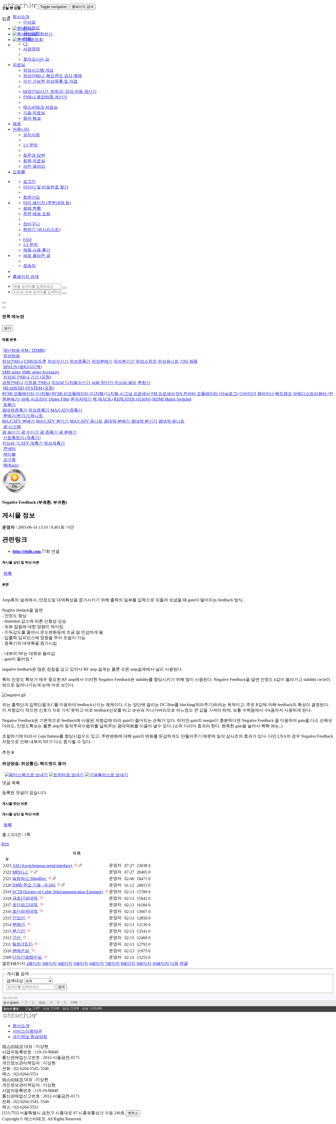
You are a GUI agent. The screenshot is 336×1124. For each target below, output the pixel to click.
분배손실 (21, 950)
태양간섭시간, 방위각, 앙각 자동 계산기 (60, 91)
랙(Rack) (11, 465)
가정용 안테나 (37, 382)
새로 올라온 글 (36, 255)
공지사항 (31, 135)
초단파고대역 (25, 904)
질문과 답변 (34, 155)
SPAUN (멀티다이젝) (22, 367)
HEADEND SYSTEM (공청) (28, 388)
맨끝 (184, 963)
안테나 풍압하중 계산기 (45, 97)
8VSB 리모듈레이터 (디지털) (78, 393)
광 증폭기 (49, 432)
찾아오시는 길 (36, 59)
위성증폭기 (80, 361)
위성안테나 (12, 361)
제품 (17, 124)
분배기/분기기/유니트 (23, 415)
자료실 (19, 64)
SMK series (31, 372)
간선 (17, 937)
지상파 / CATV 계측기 (22, 443)
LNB (74, 1002)
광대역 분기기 (144, 421)
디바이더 (247, 393)
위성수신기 (58, 361)
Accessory (50, 372)
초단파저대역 (25, 911)
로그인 (29, 181)
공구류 (9, 460)
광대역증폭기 (14, 410)
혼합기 (144, 382)
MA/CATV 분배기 (18, 421)
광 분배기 (68, 432)
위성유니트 (168, 361)
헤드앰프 (283, 393)
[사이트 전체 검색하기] (64, 293)
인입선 (19, 918)
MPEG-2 (20, 872)
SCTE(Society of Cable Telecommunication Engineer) (58, 892)
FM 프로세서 (163, 393)
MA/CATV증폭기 (66, 410)
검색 (61, 987)
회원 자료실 (34, 161)
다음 (174, 963)
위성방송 (11, 356)
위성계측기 (54, 443)
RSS (5, 844)
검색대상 (14, 981)
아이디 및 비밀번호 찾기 (45, 187)
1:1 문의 (30, 145)
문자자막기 (81, 399)
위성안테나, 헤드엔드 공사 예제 (52, 75)
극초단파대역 (25, 898)
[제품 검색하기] (64, 287)
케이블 (9, 454)
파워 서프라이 (34, 399)
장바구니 (31, 224)
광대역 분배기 (117, 421)
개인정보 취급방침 (30, 1036)
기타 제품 (189, 361)
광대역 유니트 (171, 421)
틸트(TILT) (22, 944)
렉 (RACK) (103, 399)
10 (160, 963)
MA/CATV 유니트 (86, 421)
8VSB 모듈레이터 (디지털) (26, 393)
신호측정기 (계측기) (21, 437)
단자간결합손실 (27, 957)
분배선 (19, 924)
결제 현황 (32, 208)
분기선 (19, 931)
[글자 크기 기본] (5, 998)
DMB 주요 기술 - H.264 (34, 885)
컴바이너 (265, 393)
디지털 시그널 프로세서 (128, 393)
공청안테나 (12, 382)
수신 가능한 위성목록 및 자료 (50, 81)
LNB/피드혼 (35, 361)
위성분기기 (124, 361)
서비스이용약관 (27, 1031)
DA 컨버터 (186, 393)
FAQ (27, 239)
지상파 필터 (125, 382)
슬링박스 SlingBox (29, 878)
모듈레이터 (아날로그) (217, 393)
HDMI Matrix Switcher (171, 399)
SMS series (11, 372)
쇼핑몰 (19, 172)
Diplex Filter (59, 399)
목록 (7, 573)
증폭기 (9, 404)
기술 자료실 (34, 113)
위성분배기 (102, 361)
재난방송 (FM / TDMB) (24, 350)
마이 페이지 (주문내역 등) (47, 203)
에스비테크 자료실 (40, 107)
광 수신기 (30, 432)
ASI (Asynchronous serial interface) (42, 865)
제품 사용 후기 (36, 250)
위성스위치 (146, 361)
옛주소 (133, 1113)
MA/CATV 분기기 (52, 421)
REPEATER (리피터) (132, 399)
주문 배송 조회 (36, 214)
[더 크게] (15, 998)
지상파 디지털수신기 (70, 382)
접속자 (29, 266)
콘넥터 (9, 449)
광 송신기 (11, 432)
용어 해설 (32, 118)
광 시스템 (12, 426)
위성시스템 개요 (38, 70)
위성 (42, 1003)
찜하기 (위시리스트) (41, 229)
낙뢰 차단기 (102, 382)
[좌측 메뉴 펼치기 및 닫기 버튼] (4, 302)
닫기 (7, 328)
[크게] (10, 998)
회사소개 (21, 1025)
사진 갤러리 (34, 166)
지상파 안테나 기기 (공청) (27, 377)
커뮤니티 (21, 129)
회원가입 (31, 197)
